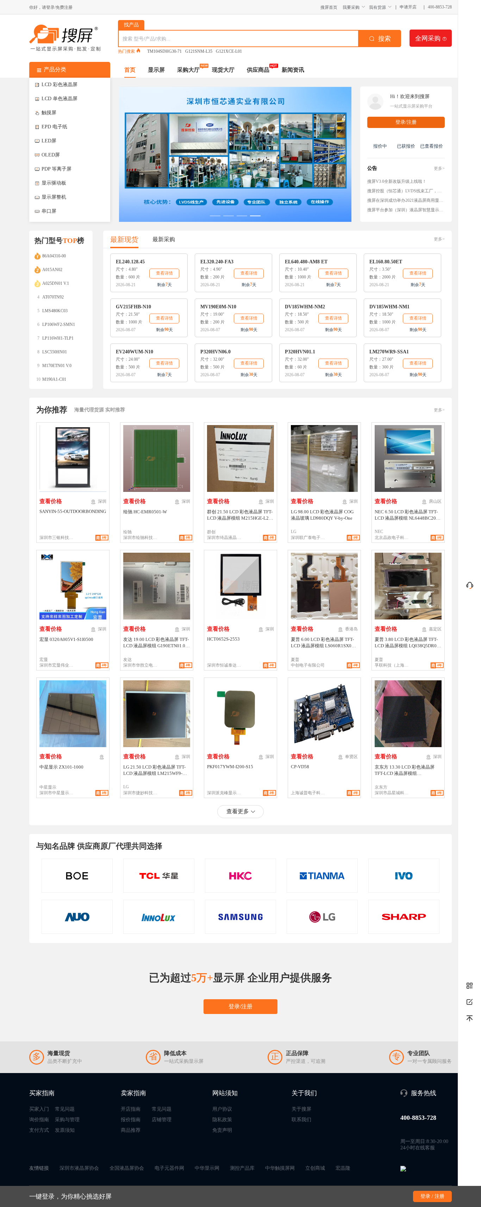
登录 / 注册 (432, 1196)
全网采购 (430, 38)
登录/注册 (406, 122)
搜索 (384, 38)
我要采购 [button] (351, 7)
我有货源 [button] (377, 7)
